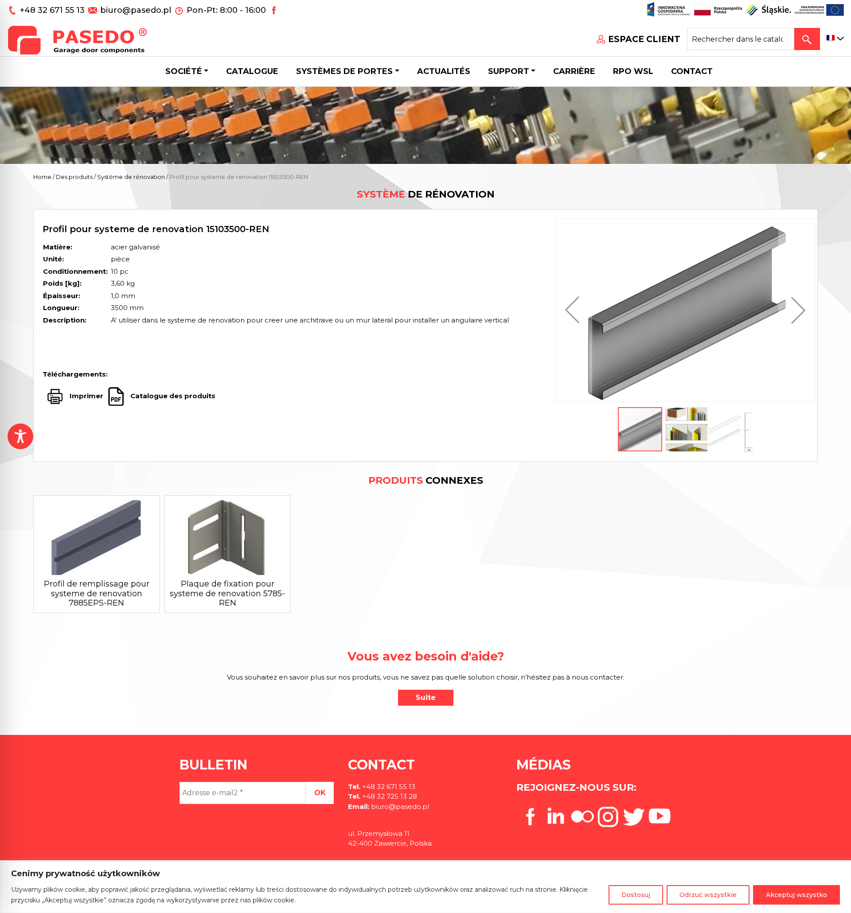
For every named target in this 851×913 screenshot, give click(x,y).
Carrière (574, 71)
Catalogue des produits (172, 396)
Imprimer (86, 396)
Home (42, 176)
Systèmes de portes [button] (344, 71)
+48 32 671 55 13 (53, 10)
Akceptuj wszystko (796, 895)
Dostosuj (635, 895)
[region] (425, 886)
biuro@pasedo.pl (135, 10)
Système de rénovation (131, 176)
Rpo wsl (633, 71)
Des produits (74, 176)
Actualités (443, 71)
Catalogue (252, 71)
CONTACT (692, 71)
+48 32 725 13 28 (388, 796)
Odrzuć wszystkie (708, 895)
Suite (426, 697)
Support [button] (508, 71)
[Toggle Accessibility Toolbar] (20, 436)
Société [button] (183, 71)
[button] (574, 310)
